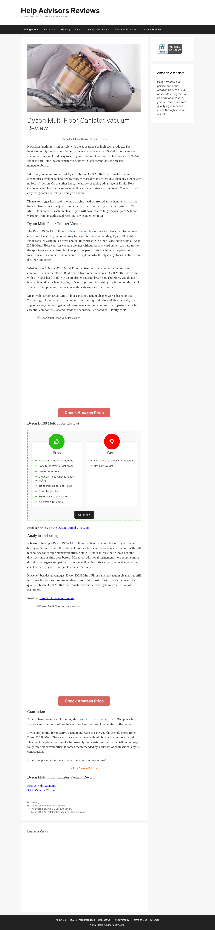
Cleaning (35, 802)
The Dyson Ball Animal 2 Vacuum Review (51, 809)
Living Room (31, 29)
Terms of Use (139, 919)
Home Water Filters (98, 29)
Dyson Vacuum (38, 805)
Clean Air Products (125, 29)
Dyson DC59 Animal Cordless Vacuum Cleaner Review (58, 812)
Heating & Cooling (71, 29)
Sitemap (154, 919)
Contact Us (104, 919)
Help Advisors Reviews (60, 10)
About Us (61, 919)
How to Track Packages (82, 919)
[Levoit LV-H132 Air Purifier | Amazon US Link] (84, 413)
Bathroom (49, 29)
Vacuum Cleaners (56, 805)
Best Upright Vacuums (41, 785)
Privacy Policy (121, 919)
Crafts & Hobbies (152, 29)
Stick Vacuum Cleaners (42, 790)
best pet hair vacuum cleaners (97, 719)
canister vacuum (76, 231)
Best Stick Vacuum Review (57, 598)
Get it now (84, 514)
